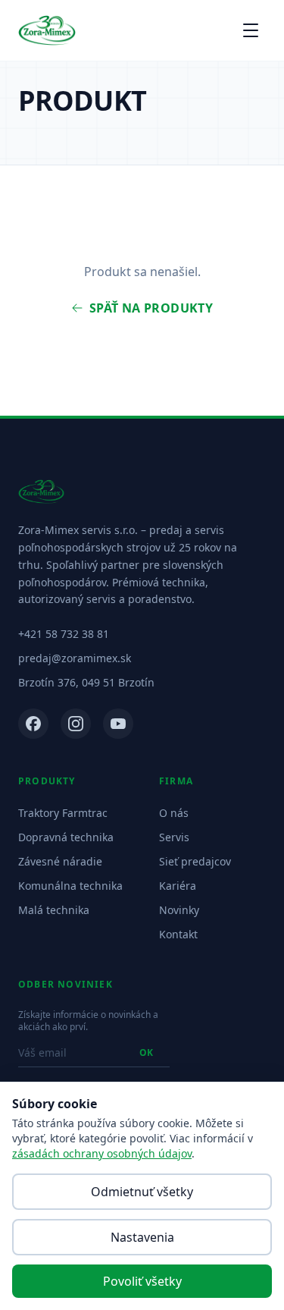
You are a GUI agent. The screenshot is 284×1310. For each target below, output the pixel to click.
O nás (174, 813)
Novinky (179, 910)
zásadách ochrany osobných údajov (102, 1153)
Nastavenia (142, 1237)
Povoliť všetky (142, 1281)
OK (146, 1052)
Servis (174, 837)
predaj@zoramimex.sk (74, 658)
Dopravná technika (66, 837)
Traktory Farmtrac (63, 813)
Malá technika (53, 910)
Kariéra (177, 885)
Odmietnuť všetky (142, 1191)
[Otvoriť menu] (251, 30)
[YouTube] (118, 723)
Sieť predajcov (195, 861)
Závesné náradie (60, 861)
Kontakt (178, 934)
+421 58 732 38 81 (63, 634)
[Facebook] (33, 723)
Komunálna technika (70, 885)
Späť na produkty (151, 308)
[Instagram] (76, 723)
